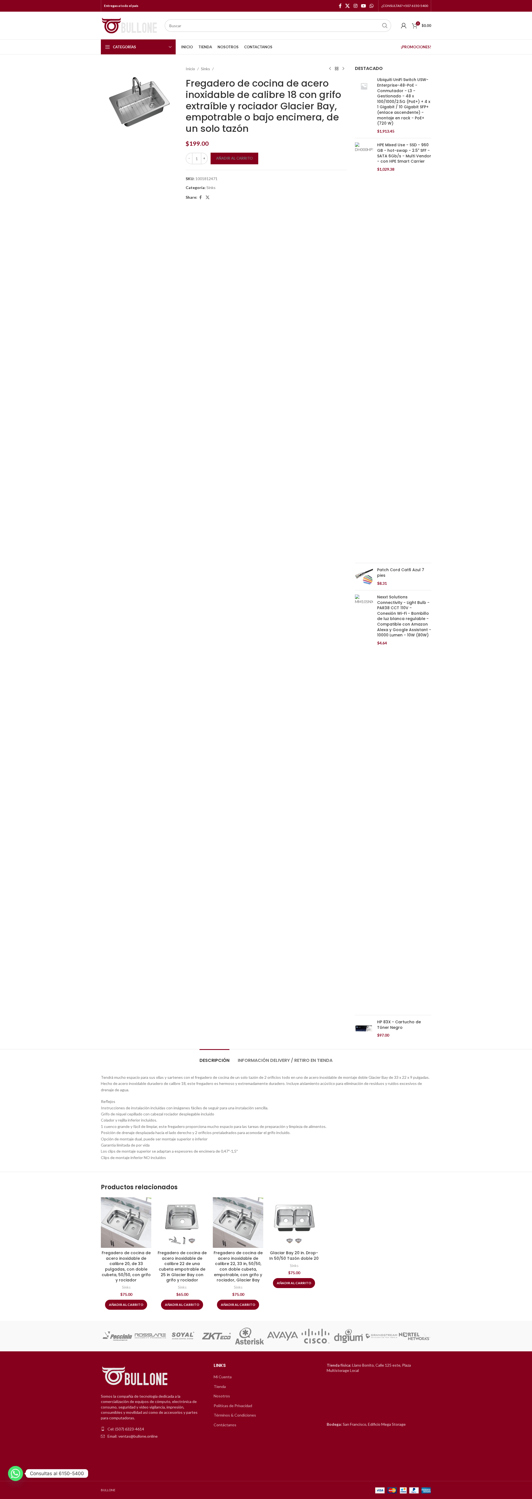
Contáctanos (225, 1424)
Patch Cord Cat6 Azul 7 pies (400, 572)
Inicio (190, 68)
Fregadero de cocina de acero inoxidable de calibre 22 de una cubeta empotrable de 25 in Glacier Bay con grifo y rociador (182, 1266)
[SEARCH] (384, 25)
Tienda (220, 1386)
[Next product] (343, 68)
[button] (107, 1335)
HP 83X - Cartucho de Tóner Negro (399, 1024)
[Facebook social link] (340, 6)
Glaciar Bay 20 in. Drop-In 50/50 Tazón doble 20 (294, 1255)
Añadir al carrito (234, 158)
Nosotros (222, 1396)
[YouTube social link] (363, 6)
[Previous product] (330, 68)
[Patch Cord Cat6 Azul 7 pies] (364, 576)
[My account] (403, 25)
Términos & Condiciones (235, 1415)
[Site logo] (130, 25)
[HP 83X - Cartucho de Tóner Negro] (364, 1028)
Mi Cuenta (223, 1376)
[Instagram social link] (355, 6)
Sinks (205, 68)
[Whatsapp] (15, 1473)
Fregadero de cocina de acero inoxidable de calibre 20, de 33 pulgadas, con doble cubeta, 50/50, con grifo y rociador (126, 1266)
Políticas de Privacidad (233, 1405)
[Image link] (135, 1376)
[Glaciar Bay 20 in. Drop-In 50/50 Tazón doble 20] (294, 1222)
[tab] (214, 1057)
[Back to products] (336, 68)
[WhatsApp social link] (371, 6)
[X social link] (348, 6)
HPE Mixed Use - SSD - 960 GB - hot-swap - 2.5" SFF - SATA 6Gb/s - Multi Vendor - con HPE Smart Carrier (404, 153)
